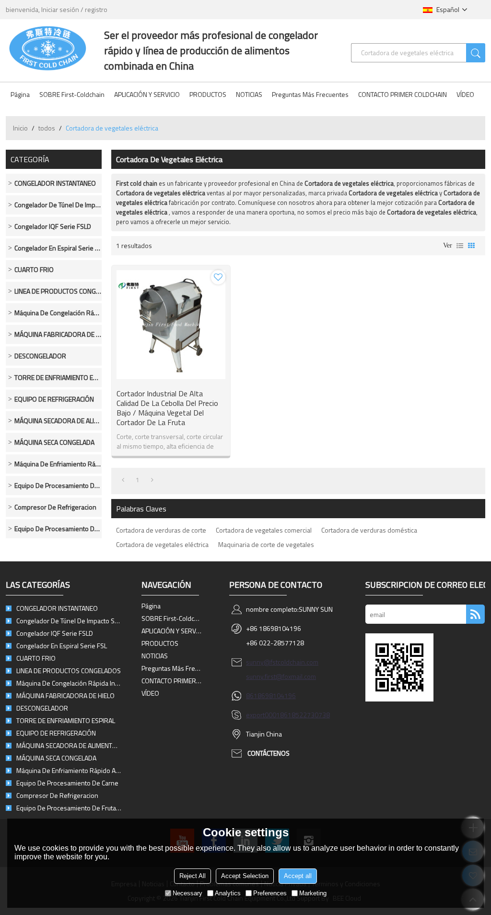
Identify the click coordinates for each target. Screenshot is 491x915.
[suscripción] (475, 614)
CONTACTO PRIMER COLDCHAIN (402, 94)
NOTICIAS (249, 94)
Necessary (187, 893)
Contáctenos (268, 753)
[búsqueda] (475, 52)
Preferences (270, 893)
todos (46, 128)
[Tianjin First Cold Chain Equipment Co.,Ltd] (48, 48)
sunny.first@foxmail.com (281, 676)
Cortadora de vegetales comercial (264, 530)
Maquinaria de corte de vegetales (266, 544)
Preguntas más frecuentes (310, 94)
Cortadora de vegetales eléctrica (162, 544)
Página (20, 94)
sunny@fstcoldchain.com (282, 662)
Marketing (313, 893)
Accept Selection (245, 875)
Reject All (192, 875)
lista (460, 245)
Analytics (228, 893)
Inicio (20, 128)
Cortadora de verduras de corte (161, 530)
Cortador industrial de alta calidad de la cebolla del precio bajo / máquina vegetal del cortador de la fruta (167, 408)
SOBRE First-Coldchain (72, 94)
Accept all (298, 875)
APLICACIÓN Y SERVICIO (147, 94)
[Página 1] (123, 480)
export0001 (263, 715)
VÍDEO (465, 94)
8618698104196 (271, 695)
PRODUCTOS (207, 94)
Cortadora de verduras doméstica (369, 530)
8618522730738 (305, 715)
